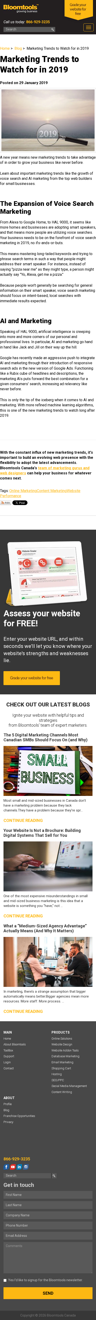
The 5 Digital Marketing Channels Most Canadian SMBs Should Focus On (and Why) (45, 737)
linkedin (19, 1167)
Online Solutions (61, 1038)
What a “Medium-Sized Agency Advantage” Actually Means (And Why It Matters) (45, 928)
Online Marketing (23, 491)
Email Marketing (62, 1062)
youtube (13, 1167)
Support (8, 1056)
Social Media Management (69, 1086)
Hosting (56, 1074)
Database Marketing (65, 1056)
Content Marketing (52, 491)
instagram (26, 1167)
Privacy (8, 1122)
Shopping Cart (61, 1068)
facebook (6, 1167)
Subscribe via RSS (5, 502)
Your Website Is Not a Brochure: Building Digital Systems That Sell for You (42, 833)
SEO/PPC (57, 1080)
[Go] (52, 29)
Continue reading (23, 820)
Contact (8, 1068)
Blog (18, 48)
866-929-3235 (37, 22)
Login (7, 1062)
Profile (7, 1104)
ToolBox (8, 1050)
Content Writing (61, 1092)
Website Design (61, 1044)
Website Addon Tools (65, 1050)
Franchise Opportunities (19, 1116)
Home (5, 48)
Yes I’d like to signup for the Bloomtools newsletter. (45, 1280)
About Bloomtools (14, 1044)
